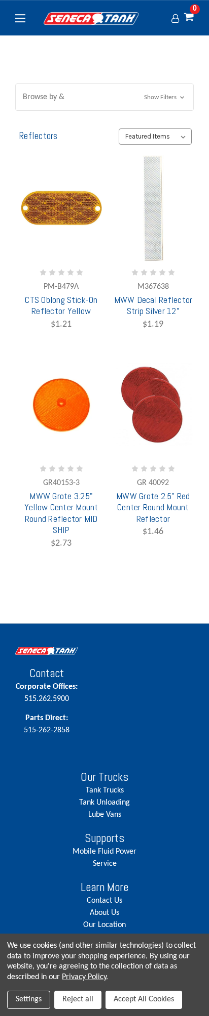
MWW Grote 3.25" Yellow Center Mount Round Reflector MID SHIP (61, 513)
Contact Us (104, 901)
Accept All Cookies (144, 999)
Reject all (77, 999)
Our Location (104, 925)
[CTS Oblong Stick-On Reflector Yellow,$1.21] (61, 208)
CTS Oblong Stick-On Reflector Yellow (61, 305)
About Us (104, 913)
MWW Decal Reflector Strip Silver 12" (153, 305)
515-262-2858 (46, 724)
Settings (29, 999)
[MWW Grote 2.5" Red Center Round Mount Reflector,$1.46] (153, 404)
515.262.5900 (47, 693)
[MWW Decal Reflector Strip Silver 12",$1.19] (153, 208)
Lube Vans (104, 815)
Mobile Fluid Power (104, 852)
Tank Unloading (104, 803)
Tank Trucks (105, 790)
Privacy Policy (84, 977)
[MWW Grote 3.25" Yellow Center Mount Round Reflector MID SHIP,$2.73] (61, 404)
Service (105, 864)
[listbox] (155, 136)
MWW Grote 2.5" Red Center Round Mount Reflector (153, 507)
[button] (104, 97)
